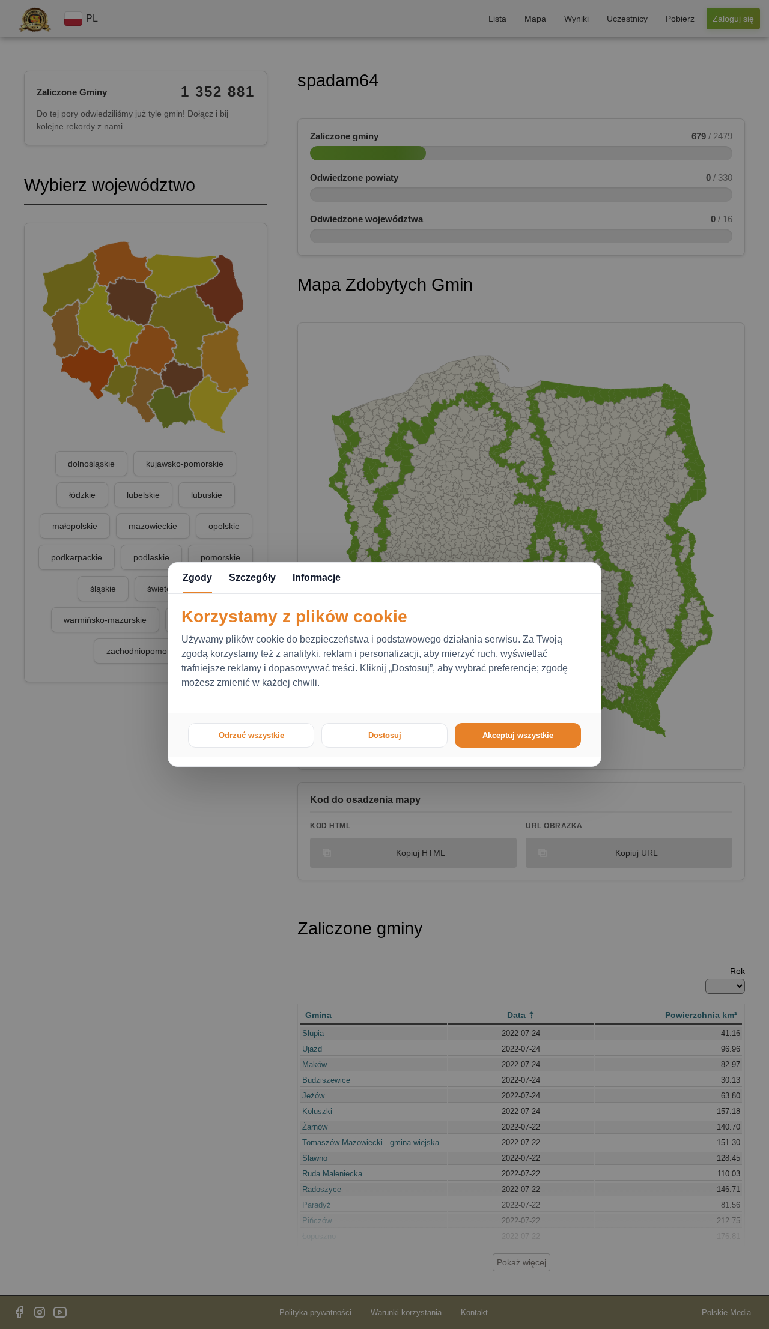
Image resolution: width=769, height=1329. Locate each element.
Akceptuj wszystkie (517, 735)
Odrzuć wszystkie (251, 735)
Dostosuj (384, 735)
